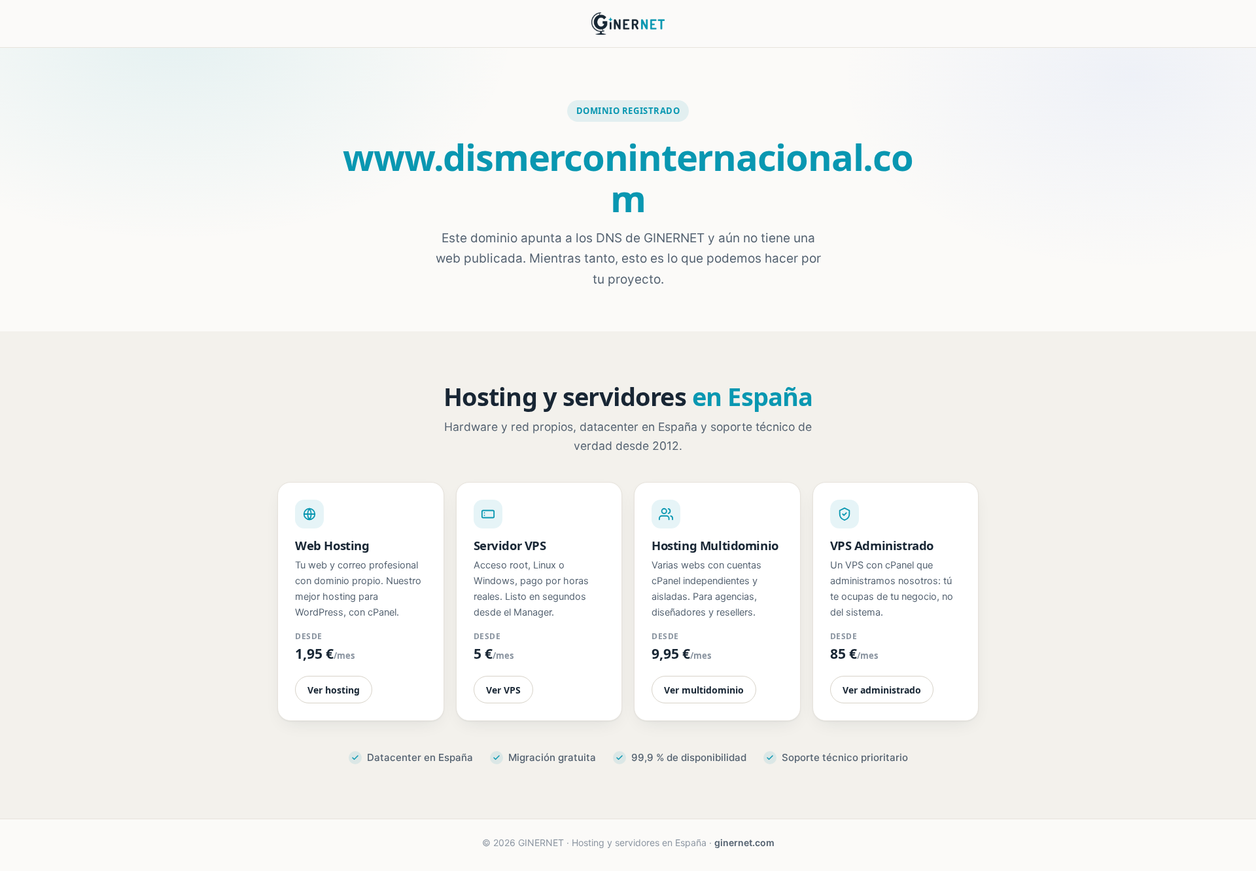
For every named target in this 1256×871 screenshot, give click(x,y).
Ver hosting (333, 690)
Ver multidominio (704, 690)
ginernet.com (744, 842)
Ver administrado (882, 690)
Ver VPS (503, 690)
